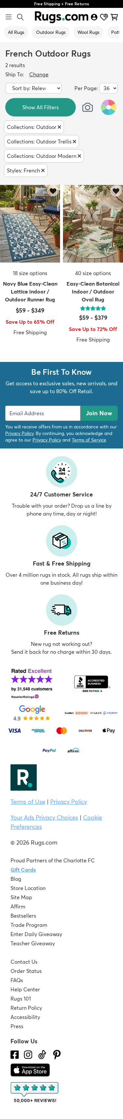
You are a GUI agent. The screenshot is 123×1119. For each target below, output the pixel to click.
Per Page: (86, 88)
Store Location (28, 888)
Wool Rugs (88, 32)
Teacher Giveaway (32, 943)
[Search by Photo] (87, 107)
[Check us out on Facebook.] (14, 1054)
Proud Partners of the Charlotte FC (52, 860)
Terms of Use (27, 801)
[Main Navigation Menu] (8, 17)
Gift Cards (23, 869)
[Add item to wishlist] (53, 190)
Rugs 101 (20, 998)
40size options (93, 273)
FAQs (16, 980)
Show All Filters (40, 107)
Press (16, 1026)
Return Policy (26, 1008)
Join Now (99, 413)
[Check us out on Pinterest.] (57, 1054)
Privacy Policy (19, 433)
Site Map (21, 897)
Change (39, 74)
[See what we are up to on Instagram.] (28, 1054)
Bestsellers (23, 915)
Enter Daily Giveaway (36, 934)
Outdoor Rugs (51, 32)
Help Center (25, 989)
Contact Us (23, 961)
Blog (15, 879)
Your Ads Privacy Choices (44, 817)
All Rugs (16, 32)
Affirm (17, 906)
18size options (30, 273)
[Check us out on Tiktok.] (42, 1054)
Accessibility (25, 1017)
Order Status (26, 971)
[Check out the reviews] (35, 1093)
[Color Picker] (108, 107)
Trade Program (28, 925)
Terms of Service (89, 440)
